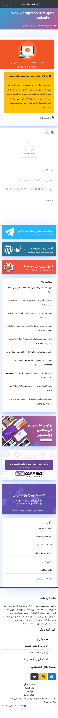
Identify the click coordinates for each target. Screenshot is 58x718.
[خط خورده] (17, 189)
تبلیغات (29, 691)
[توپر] (7, 189)
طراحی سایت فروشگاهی (43, 553)
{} (39, 189)
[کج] (10, 189)
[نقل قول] (28, 189)
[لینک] (35, 189)
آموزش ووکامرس (45, 528)
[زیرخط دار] (14, 189)
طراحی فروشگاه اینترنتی (35, 646)
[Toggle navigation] (6, 4)
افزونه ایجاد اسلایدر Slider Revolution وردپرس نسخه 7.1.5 (29, 352)
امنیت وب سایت (38, 653)
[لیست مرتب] (21, 189)
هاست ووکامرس (46, 570)
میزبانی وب (40, 639)
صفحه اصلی (29, 684)
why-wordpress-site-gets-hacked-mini (33, 16)
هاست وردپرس (16, 706)
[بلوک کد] (32, 189)
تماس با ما (29, 695)
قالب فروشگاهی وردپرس (43, 545)
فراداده (5, 706)
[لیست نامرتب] (25, 189)
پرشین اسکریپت (29, 4)
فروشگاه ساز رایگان (44, 578)
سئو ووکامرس (47, 562)
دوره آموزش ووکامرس (44, 536)
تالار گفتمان (29, 688)
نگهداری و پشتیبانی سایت (33, 659)
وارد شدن (49, 169)
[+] (42, 189)
